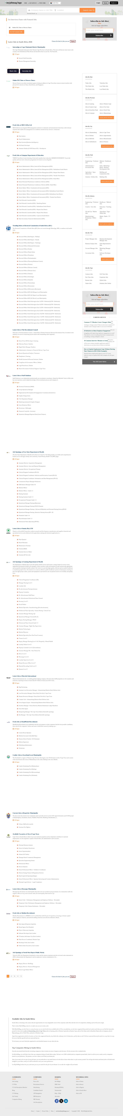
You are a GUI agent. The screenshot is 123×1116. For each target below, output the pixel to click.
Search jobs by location (106, 117)
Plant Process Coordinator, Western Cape (29, 939)
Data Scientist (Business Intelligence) (28, 142)
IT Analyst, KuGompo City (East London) (29, 936)
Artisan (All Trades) (24, 854)
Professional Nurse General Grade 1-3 (28, 623)
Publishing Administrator (25, 745)
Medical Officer (23, 487)
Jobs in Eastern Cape (91, 107)
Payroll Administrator (24, 139)
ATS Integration (37, 1093)
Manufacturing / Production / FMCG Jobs (90, 217)
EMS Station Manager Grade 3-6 (27, 484)
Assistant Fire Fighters (24, 827)
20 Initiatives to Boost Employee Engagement (97, 330)
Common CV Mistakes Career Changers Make (97, 322)
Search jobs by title (107, 259)
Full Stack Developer (24, 145)
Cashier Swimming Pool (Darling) (27, 769)
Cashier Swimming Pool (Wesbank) (28, 775)
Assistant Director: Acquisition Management (30, 463)
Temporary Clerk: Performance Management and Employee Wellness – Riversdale (40, 903)
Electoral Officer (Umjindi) (26, 280)
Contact (38, 1111)
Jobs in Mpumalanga (105, 113)
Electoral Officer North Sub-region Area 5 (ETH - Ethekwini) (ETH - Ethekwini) (39, 307)
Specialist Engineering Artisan (27, 860)
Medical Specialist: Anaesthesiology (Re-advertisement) (33, 607)
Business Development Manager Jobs (106, 239)
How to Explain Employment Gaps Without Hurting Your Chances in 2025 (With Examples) (99, 350)
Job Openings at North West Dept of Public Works (28, 952)
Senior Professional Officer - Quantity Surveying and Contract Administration (39, 879)
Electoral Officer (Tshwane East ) (27, 270)
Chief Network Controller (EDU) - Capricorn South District (34, 215)
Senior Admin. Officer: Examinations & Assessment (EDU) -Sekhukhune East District (41, 194)
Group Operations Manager (26, 389)
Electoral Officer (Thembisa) (26, 255)
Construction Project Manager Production (30, 481)
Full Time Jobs (104, 274)
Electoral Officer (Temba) (25, 249)
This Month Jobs (89, 89)
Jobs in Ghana (79, 1081)
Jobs (25, 3)
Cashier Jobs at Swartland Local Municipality (27, 755)
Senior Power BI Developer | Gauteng (28, 341)
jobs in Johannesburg (29, 1031)
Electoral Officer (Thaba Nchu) (27, 252)
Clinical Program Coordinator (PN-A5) (29, 472)
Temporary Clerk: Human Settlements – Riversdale (32, 906)
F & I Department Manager (26, 399)
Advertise (57, 1096)
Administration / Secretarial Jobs (89, 166)
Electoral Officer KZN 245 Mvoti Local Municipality (33, 298)
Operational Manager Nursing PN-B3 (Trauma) (31, 506)
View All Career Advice (99, 361)
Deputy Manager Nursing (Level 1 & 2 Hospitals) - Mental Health (36, 641)
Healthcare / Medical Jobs (105, 203)
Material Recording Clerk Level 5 (27, 666)
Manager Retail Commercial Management (30, 857)
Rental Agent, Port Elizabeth (26, 927)
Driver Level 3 (22, 653)
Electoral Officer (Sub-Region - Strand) (29, 239)
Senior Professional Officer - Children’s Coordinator (32, 869)
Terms (52, 1111)
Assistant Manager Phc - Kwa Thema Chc (29, 650)
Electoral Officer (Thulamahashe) (27, 258)
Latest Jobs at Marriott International (24, 676)
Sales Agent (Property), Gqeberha (27, 924)
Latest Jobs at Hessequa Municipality (24, 889)
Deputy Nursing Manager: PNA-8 (27, 620)
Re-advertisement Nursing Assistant (28, 589)
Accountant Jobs (89, 253)
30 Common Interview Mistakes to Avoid (96, 340)
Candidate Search (38, 1090)
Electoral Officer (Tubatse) (26, 273)
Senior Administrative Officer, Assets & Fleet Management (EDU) (35, 166)
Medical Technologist (24, 629)
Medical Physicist (23, 632)
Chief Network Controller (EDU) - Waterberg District (32, 203)
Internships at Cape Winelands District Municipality (29, 47)
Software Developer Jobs (105, 253)
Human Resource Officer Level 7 (27, 663)
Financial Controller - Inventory (27, 411)
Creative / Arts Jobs (90, 207)
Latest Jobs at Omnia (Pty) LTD (23, 528)
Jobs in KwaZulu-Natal (91, 110)
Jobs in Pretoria (104, 141)
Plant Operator (22, 539)
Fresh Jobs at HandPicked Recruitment (25, 721)
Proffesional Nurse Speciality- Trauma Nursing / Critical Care (35, 610)
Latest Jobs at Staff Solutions (22, 375)
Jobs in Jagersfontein (105, 135)
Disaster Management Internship (27, 61)
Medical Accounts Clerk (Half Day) (28, 736)
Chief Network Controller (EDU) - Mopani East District (33, 209)
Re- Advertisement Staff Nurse (26, 595)
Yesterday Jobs (104, 83)
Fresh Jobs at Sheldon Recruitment (24, 913)
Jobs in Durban (89, 135)
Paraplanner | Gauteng (24, 356)
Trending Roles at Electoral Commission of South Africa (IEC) (32, 225)
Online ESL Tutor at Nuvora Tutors (22, 27)
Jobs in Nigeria (80, 1087)
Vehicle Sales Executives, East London (29, 945)
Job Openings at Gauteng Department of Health (28, 562)
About (32, 1111)
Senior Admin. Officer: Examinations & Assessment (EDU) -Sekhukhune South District (41, 191)
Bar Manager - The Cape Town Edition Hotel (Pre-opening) (34, 715)
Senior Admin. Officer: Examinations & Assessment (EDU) (34, 188)
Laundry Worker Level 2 (25, 644)
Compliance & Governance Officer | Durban (30, 362)
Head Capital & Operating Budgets (28, 876)
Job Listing (15, 1081)
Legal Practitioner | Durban (26, 365)
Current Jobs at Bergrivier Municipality (25, 813)
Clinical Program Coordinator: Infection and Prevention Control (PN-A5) (38, 475)
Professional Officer (24, 863)
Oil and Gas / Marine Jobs (91, 212)
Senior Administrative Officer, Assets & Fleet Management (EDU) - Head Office (39, 178)
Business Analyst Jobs (91, 243)
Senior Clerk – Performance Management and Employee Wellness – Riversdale (39, 900)
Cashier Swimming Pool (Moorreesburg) (29, 772)
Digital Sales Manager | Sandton (27, 347)
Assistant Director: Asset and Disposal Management (32, 466)
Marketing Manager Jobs (105, 249)
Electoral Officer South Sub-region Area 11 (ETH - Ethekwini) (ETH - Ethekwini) (40, 317)
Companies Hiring (17, 1099)
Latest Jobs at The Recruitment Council (25, 330)
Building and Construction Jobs (104, 173)
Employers (114, 3)
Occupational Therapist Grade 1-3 (27, 500)
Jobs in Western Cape (105, 104)
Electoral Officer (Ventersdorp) (27, 283)
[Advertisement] (41, 106)
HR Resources (37, 1096)
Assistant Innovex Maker (25, 552)
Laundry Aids (22, 586)
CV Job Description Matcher (19, 1087)
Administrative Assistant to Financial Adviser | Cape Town (34, 350)
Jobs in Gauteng (89, 104)
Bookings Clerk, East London (26, 942)
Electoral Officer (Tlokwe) (25, 264)
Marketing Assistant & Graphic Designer (29, 402)
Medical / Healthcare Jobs (105, 161)
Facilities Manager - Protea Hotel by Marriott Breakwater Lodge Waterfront (38, 705)
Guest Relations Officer (25, 405)
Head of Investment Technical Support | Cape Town (32, 368)
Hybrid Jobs (103, 280)
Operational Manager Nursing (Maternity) (30, 503)
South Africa (55, 3)
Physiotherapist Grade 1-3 (25, 518)
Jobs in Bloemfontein (105, 138)
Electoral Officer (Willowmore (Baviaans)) (30, 289)
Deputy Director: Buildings (26, 963)
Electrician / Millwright (25, 408)
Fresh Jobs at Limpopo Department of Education (28, 155)
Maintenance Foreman (24, 545)
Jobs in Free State (104, 107)
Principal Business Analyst (26, 845)
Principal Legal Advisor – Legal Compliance (30, 882)
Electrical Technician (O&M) (26, 386)
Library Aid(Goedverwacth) (26, 824)
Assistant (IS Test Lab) (24, 555)
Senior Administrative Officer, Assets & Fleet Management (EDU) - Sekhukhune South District (43, 169)
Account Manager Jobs (91, 248)
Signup (105, 3)
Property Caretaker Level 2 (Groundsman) (29, 647)
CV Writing (15, 1093)
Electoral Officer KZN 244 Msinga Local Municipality (33, 292)
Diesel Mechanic (23, 542)
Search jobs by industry (105, 224)
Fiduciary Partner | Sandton (26, 344)
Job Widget (58, 1081)
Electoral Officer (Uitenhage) (26, 276)
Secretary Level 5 (23, 601)
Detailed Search (31, 13)
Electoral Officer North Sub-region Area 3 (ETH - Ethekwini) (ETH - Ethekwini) (39, 301)
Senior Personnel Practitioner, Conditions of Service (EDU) (34, 181)
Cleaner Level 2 (23, 638)
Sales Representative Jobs (105, 244)
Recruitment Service (38, 1084)
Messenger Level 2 (24, 657)
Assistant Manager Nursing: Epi (27, 613)
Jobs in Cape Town (105, 132)
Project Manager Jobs (91, 239)
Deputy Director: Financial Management (29, 966)
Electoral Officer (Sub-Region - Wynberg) (29, 243)
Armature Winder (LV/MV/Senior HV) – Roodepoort (32, 148)
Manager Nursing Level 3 (25, 583)
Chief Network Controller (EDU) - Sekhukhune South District (35, 206)
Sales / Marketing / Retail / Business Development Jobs (105, 167)
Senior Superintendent (24, 851)
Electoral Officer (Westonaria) (26, 286)
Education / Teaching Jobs (105, 207)
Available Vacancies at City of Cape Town (26, 834)
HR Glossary (36, 1099)
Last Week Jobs (104, 86)
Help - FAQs (58, 1093)
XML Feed (57, 1084)
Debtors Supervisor (24, 742)
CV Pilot (14, 1084)
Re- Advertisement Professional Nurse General (31, 598)
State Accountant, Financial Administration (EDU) (32, 218)
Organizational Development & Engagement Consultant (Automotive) (37, 392)
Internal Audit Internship (25, 58)
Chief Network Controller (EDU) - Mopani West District (33, 212)
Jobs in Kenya (79, 1084)
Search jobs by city (107, 146)
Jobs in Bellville (89, 138)
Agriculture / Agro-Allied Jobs (90, 173)
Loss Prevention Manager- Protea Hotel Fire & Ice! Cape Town (35, 693)
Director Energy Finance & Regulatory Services (31, 873)
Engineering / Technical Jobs (91, 161)
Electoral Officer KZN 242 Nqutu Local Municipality (33, 295)
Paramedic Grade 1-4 (24, 515)
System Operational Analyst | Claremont (29, 353)
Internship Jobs (26, 71)
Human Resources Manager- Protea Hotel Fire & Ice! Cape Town (35, 696)
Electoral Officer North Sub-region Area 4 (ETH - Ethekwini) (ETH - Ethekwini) (39, 304)
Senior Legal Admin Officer (26, 969)
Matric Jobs (13, 71)
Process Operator (23, 866)
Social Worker (22, 604)
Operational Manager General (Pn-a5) (28, 616)
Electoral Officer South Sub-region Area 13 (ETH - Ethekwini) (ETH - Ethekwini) (40, 323)
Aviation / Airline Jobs (91, 177)
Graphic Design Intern (24, 396)
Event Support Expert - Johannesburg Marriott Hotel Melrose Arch (36, 702)
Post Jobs (42, 3)
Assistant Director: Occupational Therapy (29, 469)
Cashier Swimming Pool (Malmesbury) (29, 766)
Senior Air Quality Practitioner (27, 848)
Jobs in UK (79, 1093)
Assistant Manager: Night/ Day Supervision (30, 626)
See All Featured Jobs (16, 32)
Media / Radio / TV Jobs (105, 217)
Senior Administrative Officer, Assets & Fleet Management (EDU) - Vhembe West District (42, 175)
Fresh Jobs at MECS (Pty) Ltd (22, 125)
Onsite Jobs (88, 283)
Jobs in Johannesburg (91, 132)
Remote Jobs (88, 280)
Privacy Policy (45, 1111)
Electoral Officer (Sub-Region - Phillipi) (29, 236)
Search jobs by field (106, 181)
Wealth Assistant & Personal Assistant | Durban (31, 359)
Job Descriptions (37, 1102)
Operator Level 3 (23, 669)
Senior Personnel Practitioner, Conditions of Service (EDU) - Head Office (37, 185)
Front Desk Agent (23, 708)
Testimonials (58, 1090)
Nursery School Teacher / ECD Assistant (29, 739)
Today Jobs (88, 83)
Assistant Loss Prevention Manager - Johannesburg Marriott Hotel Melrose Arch (39, 690)
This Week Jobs (89, 86)
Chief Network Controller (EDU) (27, 200)
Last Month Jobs (104, 89)
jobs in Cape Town (41, 1031)
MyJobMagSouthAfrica (86, 1111)
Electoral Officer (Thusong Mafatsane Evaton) (31, 261)
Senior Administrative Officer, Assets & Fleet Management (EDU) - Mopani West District (41, 172)
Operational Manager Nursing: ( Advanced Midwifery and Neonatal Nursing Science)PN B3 (42, 509)
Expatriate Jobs (104, 277)
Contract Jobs (89, 274)
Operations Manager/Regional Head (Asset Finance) (32, 414)
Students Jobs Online (105, 283)
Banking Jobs (103, 177)
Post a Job (36, 1081)
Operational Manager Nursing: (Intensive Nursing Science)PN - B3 (36, 512)
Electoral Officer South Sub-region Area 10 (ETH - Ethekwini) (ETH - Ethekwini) (40, 313)
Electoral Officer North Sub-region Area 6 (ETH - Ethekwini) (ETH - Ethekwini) (39, 310)
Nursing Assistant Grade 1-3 (26, 497)
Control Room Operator (25, 732)
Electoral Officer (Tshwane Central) (28, 267)
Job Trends (15, 1096)
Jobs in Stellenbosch (90, 141)
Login (98, 3)
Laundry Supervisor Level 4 (26, 660)
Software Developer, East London (27, 933)
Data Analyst (22, 136)
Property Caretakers (24, 592)
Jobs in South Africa (81, 1090)
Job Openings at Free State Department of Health (28, 452)
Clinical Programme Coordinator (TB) (29, 579)
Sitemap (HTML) (59, 1087)
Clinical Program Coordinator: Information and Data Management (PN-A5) (38, 478)
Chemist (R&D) (23, 548)
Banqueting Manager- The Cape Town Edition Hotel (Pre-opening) (36, 711)
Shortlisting (36, 1087)
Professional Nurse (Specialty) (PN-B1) (29, 521)
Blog (13, 1090)
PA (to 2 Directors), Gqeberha (26, 930)
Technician (22, 748)
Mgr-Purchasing (23, 687)
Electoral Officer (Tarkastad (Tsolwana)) (29, 246)
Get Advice (33, 3)
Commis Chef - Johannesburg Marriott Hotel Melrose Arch (34, 699)
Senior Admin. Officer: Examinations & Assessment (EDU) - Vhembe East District (40, 197)
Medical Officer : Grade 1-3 (26, 490)
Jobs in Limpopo (89, 113)
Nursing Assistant (23, 494)
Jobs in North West (105, 110)
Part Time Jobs (89, 277)
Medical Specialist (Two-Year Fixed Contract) (31, 635)
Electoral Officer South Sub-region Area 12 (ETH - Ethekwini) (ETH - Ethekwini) (40, 320)
